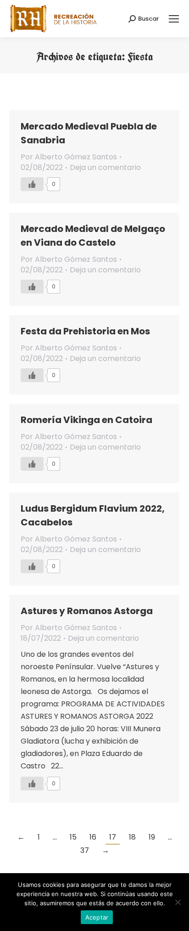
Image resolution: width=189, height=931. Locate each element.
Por (69, 157)
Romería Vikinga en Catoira (86, 419)
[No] (177, 902)
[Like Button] (32, 184)
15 (73, 837)
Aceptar (97, 917)
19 (152, 837)
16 (92, 837)
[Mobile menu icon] (174, 19)
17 (112, 837)
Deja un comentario (105, 167)
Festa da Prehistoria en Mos (85, 331)
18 (132, 837)
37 (84, 850)
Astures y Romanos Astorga (87, 610)
